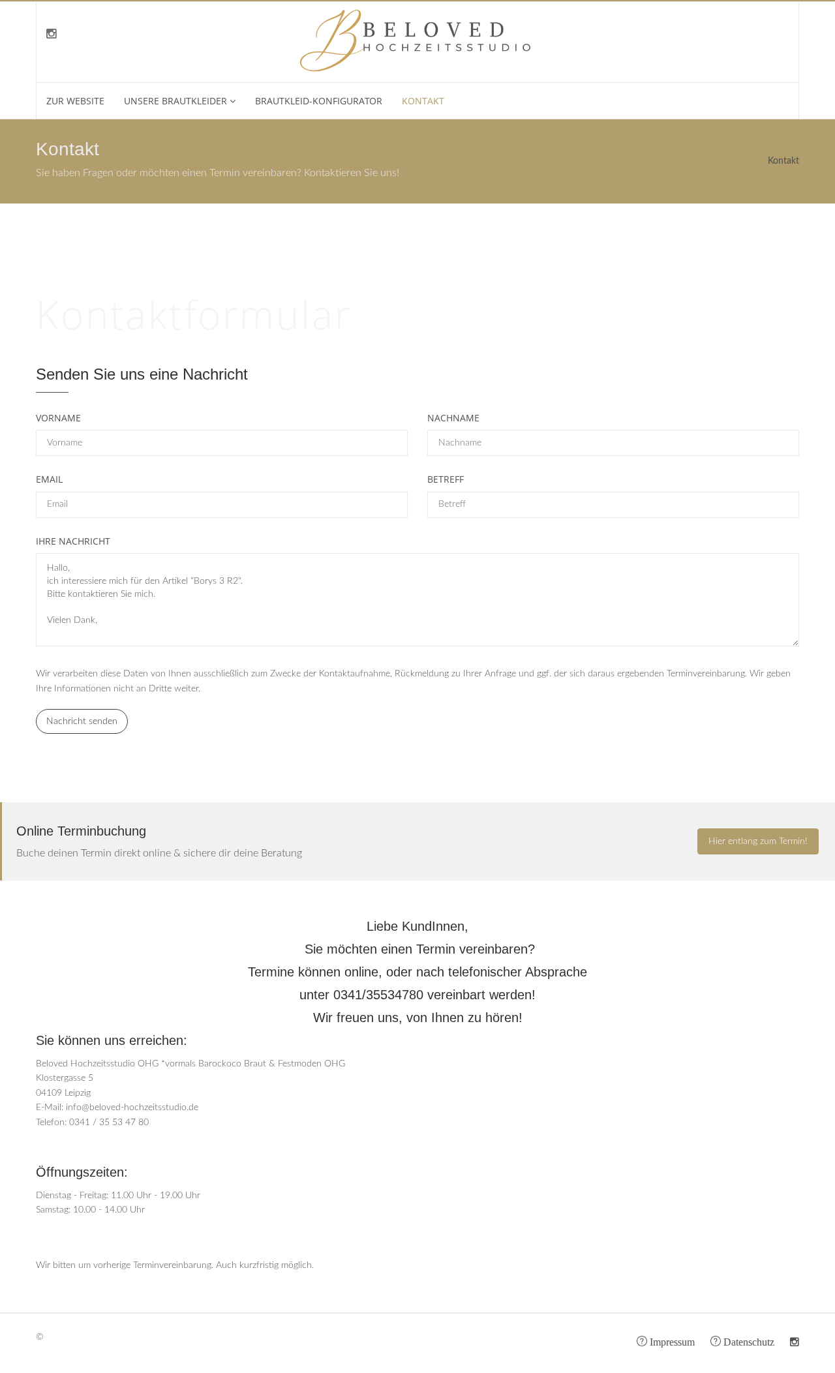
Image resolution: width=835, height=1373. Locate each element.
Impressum (671, 1341)
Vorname (58, 418)
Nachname (453, 418)
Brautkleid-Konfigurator (318, 101)
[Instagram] (51, 34)
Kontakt (423, 101)
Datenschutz (747, 1341)
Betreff (445, 479)
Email (49, 479)
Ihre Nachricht (73, 541)
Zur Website (75, 101)
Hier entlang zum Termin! (758, 841)
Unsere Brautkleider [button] (175, 101)
